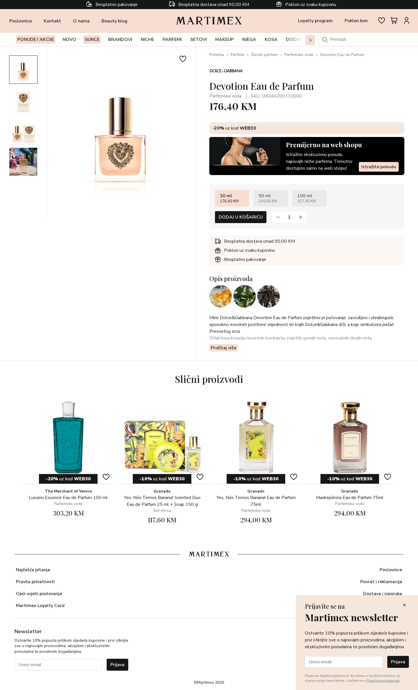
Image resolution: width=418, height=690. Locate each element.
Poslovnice (20, 21)
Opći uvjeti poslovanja (39, 594)
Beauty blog (114, 21)
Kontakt (52, 21)
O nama (81, 21)
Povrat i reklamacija (381, 582)
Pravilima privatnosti (383, 680)
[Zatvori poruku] (404, 605)
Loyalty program (315, 21)
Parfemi (237, 54)
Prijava (117, 665)
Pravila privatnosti (35, 582)
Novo (69, 39)
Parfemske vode (298, 54)
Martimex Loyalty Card (40, 605)
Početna (216, 54)
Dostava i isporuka (382, 594)
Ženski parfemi (264, 54)
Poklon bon (356, 21)
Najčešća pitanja (33, 570)
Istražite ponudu (378, 167)
